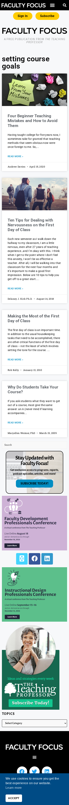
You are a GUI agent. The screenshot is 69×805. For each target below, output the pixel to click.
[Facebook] (34, 559)
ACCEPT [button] (13, 798)
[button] (52, 5)
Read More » (15, 156)
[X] (22, 559)
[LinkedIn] (47, 559)
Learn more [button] (14, 787)
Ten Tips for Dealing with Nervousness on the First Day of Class (31, 225)
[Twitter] (34, 771)
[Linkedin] (47, 771)
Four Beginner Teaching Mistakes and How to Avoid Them (33, 121)
